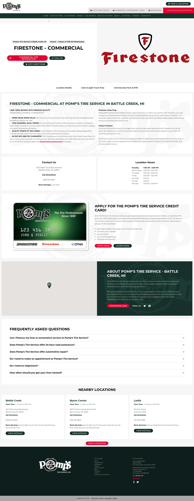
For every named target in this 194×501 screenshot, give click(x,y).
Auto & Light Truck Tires (92, 88)
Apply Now (103, 246)
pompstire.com (118, 306)
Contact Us (139, 475)
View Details (15, 433)
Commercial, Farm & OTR (126, 88)
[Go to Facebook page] (134, 483)
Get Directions (34, 63)
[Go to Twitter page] (138, 483)
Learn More (122, 246)
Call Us (58, 58)
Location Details (64, 88)
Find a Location (97, 443)
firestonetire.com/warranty (51, 142)
